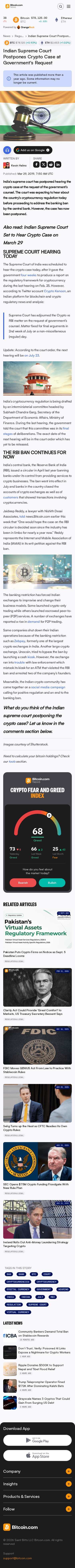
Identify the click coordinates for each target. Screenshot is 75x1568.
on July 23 (31, 355)
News (6, 36)
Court (47, 1274)
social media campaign (48, 687)
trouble (19, 662)
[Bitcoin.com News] (14, 6)
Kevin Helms (19, 165)
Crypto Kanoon (55, 291)
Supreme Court (37, 1304)
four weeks (28, 275)
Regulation (14, 1304)
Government (44, 1289)
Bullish (52, 882)
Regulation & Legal (19, 36)
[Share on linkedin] (58, 164)
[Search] (60, 6)
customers (10, 497)
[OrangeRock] (25, 27)
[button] (47, 150)
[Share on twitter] (43, 164)
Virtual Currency (18, 1312)
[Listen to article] (7, 150)
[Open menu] (68, 6)
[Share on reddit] (51, 164)
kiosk (31, 657)
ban (9, 1274)
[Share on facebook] (36, 164)
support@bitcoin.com (17, 1558)
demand (34, 622)
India (10, 1297)
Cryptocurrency (46, 1281)
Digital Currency (18, 1289)
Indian (25, 1297)
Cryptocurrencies (18, 1281)
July (40, 1297)
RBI (53, 1297)
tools (12, 761)
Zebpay (19, 641)
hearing (63, 1289)
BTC (34, 1274)
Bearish (23, 882)
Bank (21, 1274)
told (22, 516)
